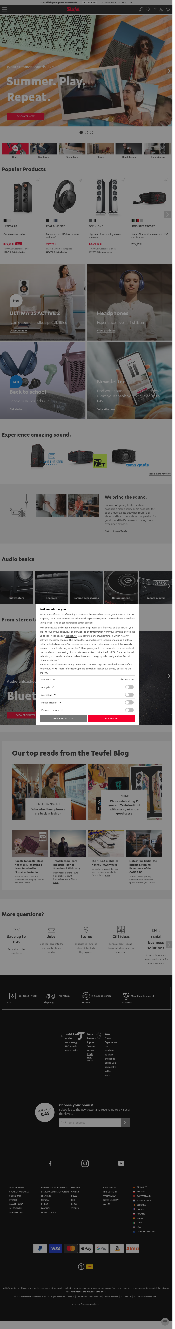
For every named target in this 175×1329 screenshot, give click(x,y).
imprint (43, 672)
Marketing (46, 694)
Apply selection (63, 718)
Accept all (112, 718)
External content (50, 710)
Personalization (49, 702)
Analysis (45, 687)
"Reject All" (71, 635)
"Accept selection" (49, 660)
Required (46, 679)
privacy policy (116, 668)
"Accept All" (74, 647)
